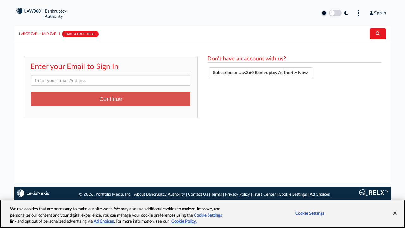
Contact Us (198, 195)
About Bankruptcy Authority (159, 195)
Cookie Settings (293, 195)
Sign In (380, 13)
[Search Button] (378, 33)
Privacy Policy (237, 195)
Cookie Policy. (184, 221)
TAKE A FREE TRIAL (80, 34)
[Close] (395, 213)
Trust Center (264, 195)
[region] (202, 214)
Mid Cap (49, 33)
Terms (216, 195)
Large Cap (28, 33)
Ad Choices (320, 195)
